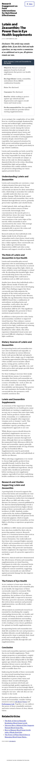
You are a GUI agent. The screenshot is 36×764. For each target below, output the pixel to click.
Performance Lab (8, 704)
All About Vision (21, 702)
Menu (30, 4)
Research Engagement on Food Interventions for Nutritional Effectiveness (10, 9)
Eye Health (12, 741)
